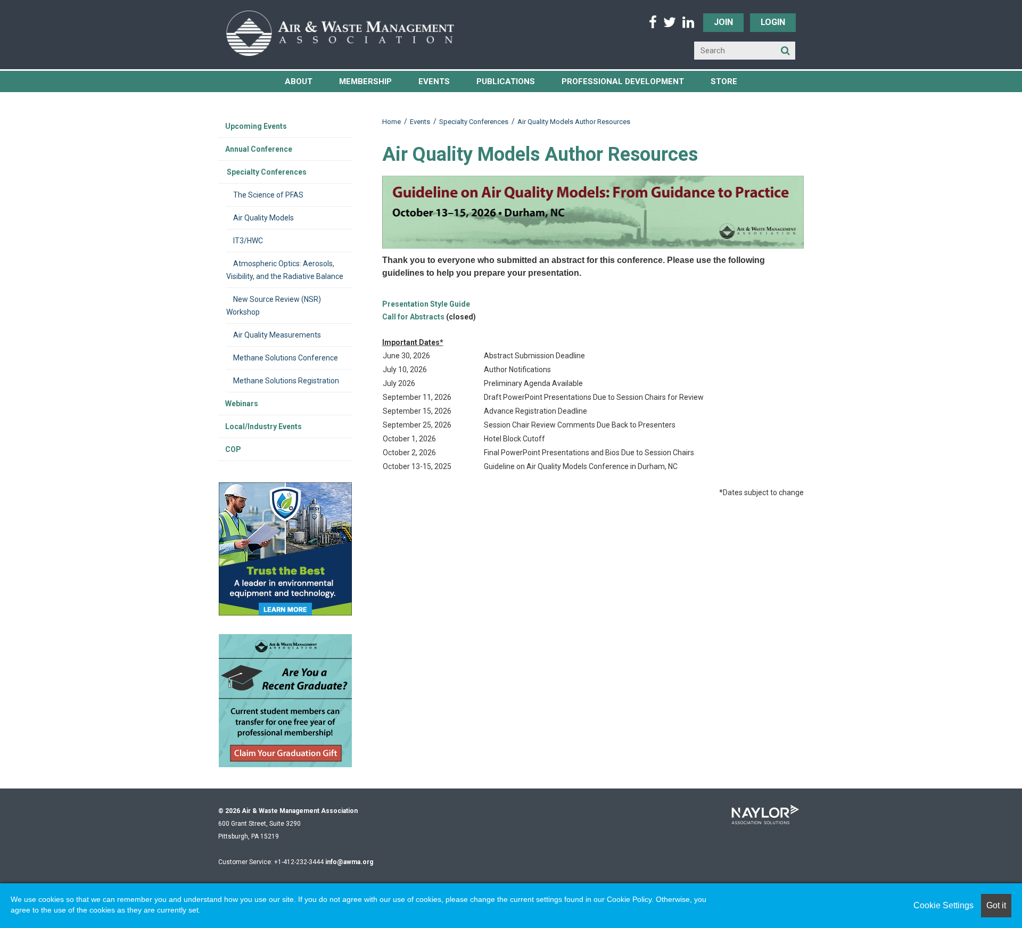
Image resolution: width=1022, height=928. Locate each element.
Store (724, 81)
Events (434, 81)
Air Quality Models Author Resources (573, 122)
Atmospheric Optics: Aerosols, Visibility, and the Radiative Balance (284, 270)
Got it (996, 905)
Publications (505, 81)
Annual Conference (258, 149)
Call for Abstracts (413, 317)
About (298, 81)
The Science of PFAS (268, 195)
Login (773, 22)
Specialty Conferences (473, 122)
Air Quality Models (263, 217)
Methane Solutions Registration (286, 380)
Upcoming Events (256, 126)
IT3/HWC (248, 240)
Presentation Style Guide (426, 304)
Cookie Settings (943, 905)
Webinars (241, 403)
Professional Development (623, 81)
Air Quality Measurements (277, 335)
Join (723, 22)
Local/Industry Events (263, 426)
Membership (365, 81)
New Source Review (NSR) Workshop (273, 305)
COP (233, 449)
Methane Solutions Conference (285, 358)
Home (391, 122)
